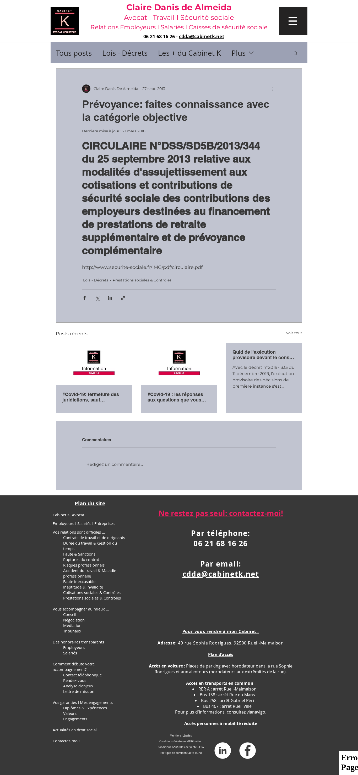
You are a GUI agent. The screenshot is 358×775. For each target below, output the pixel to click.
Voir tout (294, 333)
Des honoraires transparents (78, 641)
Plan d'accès (220, 654)
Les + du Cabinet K (189, 53)
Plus (238, 53)
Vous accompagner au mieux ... (81, 609)
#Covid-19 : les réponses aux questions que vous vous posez (175, 397)
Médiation (72, 625)
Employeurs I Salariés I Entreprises (84, 523)
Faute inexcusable (79, 581)
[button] (293, 21)
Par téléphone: (220, 533)
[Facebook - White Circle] (247, 750)
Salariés (70, 652)
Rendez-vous (74, 680)
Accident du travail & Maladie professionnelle (89, 573)
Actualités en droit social (75, 729)
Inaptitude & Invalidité (83, 587)
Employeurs (74, 647)
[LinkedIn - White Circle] (222, 750)
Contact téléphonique (82, 674)
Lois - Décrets (125, 53)
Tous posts (74, 53)
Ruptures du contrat (81, 559)
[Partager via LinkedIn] (110, 298)
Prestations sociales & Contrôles (142, 280)
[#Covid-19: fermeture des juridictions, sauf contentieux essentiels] (94, 364)
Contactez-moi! (66, 740)
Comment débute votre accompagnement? (74, 666)
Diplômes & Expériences (85, 707)
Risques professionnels (84, 565)
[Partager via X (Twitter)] (97, 298)
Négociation (74, 620)
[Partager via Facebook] (84, 298)
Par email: (220, 564)
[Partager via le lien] (123, 298)
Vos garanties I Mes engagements (83, 702)
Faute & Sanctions (79, 554)
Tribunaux (72, 630)
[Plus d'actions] (273, 89)
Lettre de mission (78, 691)
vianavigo (256, 712)
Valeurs (70, 713)
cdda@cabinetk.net (201, 36)
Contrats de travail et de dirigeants (94, 537)
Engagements (75, 718)
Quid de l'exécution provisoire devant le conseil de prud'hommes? (263, 354)
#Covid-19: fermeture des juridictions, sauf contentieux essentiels (90, 397)
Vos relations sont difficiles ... (79, 532)
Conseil (69, 614)
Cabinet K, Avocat (68, 514)
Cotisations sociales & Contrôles (92, 592)
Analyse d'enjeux (78, 685)
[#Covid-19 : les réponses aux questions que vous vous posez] (179, 364)
